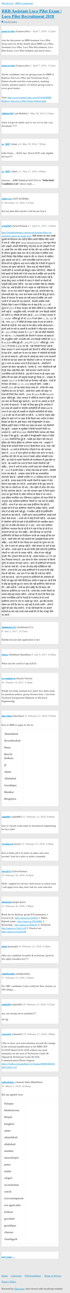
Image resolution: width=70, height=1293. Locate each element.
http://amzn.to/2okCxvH (14, 928)
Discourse (19, 1288)
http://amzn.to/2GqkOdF (14, 931)
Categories (16, 1275)
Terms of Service (52, 1275)
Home (5, 1275)
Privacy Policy (9, 1281)
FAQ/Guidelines (33, 1275)
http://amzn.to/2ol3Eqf (26, 918)
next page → (8, 1257)
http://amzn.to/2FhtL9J (25, 924)
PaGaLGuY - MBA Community (17, 3)
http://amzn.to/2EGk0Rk (29, 921)
